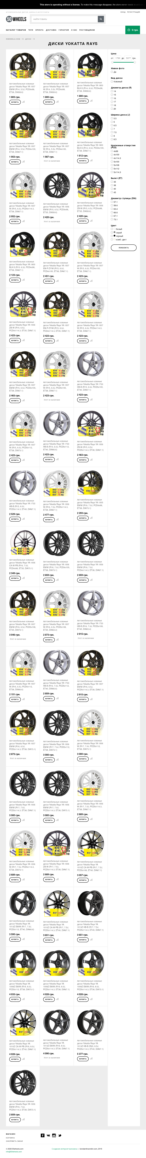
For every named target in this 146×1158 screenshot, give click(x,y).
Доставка (51, 30)
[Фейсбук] (42, 1135)
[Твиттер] (59, 1135)
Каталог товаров (16, 30)
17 (115, 101)
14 (115, 91)
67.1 (116, 215)
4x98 (116, 151)
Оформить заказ (14, 1141)
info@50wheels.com (14, 1151)
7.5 (115, 132)
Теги (30, 30)
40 (115, 188)
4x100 (116, 154)
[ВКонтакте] (48, 1135)
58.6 (116, 205)
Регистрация (133, 12)
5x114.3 (117, 172)
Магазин (10, 1134)
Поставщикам (87, 30)
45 (115, 192)
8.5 (115, 139)
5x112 (116, 168)
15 (115, 94)
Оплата (39, 30)
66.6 (116, 212)
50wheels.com (13, 39)
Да (115, 71)
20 (115, 108)
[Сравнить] (22, 101)
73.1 (116, 219)
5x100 (116, 161)
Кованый (118, 81)
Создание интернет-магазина (64, 1149)
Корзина (10, 1138)
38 (115, 185)
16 (115, 98)
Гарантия (64, 30)
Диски (28, 39)
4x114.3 (117, 158)
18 (115, 105)
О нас (74, 30)
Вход (123, 12)
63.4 (116, 208)
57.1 (116, 201)
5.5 (115, 118)
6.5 (115, 125)
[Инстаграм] (54, 1135)
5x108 (116, 165)
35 (115, 181)
